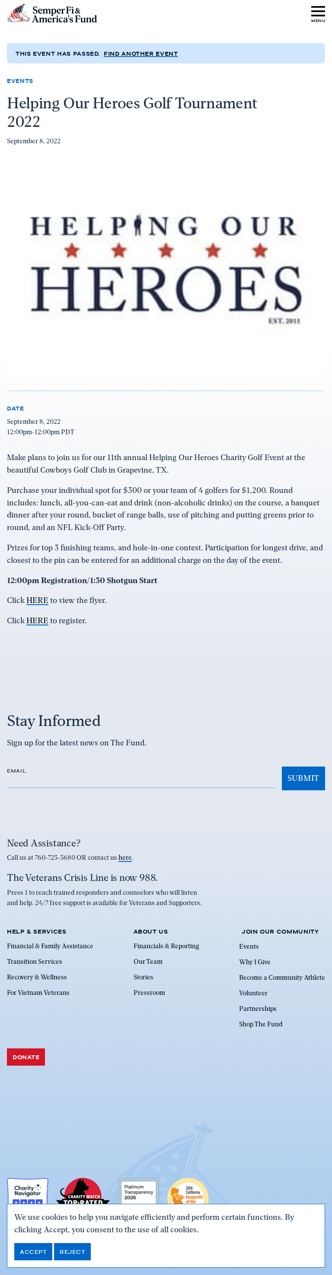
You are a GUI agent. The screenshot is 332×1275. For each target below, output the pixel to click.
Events (20, 81)
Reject (72, 1251)
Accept (33, 1251)
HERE (37, 600)
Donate (26, 1057)
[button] (318, 13)
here (125, 857)
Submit (303, 778)
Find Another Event (141, 53)
